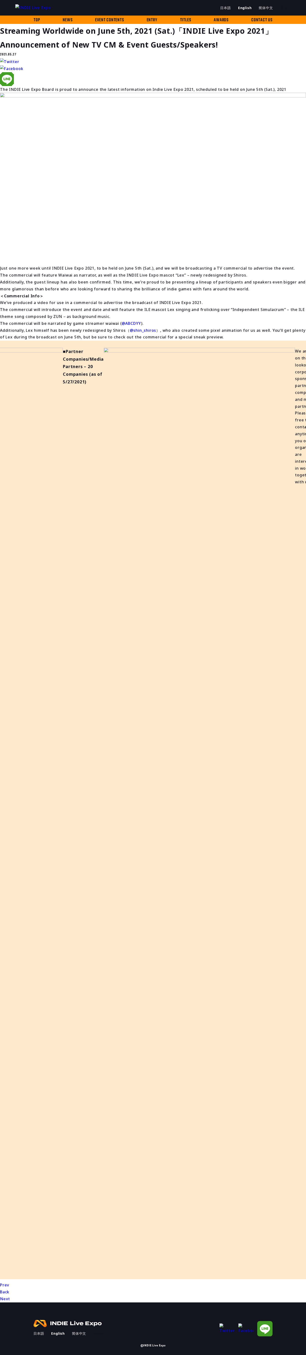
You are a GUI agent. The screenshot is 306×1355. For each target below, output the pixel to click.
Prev (4, 1285)
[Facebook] (246, 1328)
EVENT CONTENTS (109, 20)
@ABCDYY (131, 323)
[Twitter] (227, 1328)
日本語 (225, 7)
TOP (36, 20)
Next (5, 1298)
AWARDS (221, 20)
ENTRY (152, 20)
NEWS (67, 20)
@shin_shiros (143, 330)
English (245, 7)
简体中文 (266, 7)
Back (4, 1292)
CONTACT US (262, 20)
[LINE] (265, 1328)
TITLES (185, 20)
